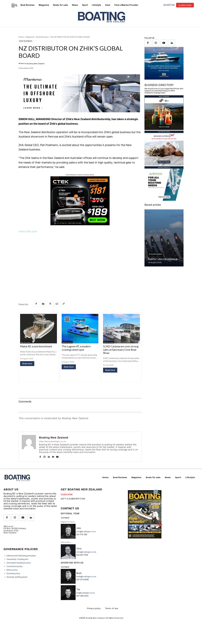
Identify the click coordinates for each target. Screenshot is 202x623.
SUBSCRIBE (67, 494)
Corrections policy (15, 566)
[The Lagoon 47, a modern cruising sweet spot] (80, 328)
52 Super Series (155, 254)
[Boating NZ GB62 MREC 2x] (164, 78)
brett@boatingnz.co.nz (86, 576)
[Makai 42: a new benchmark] (38, 328)
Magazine (30, 37)
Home (21, 37)
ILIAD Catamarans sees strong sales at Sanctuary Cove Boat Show (120, 349)
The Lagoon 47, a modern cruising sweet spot (76, 348)
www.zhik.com (27, 231)
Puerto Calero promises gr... (164, 259)
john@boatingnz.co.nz (86, 531)
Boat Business (42, 37)
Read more (27, 363)
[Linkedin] (43, 304)
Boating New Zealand (35, 64)
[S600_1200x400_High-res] (80, 93)
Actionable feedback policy (19, 563)
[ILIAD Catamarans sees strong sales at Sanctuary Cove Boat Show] (121, 328)
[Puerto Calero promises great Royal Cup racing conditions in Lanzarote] (164, 237)
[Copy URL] (63, 304)
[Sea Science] (164, 129)
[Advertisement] (80, 258)
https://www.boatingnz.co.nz (52, 441)
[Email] (57, 304)
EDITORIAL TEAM (70, 513)
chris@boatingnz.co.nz (86, 552)
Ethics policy (12, 570)
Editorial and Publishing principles (21, 556)
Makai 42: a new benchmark (36, 346)
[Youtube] (57, 456)
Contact (65, 517)
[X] (50, 304)
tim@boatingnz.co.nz (85, 593)
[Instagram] (44, 456)
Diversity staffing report (17, 577)
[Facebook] (36, 304)
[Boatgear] (164, 200)
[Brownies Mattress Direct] (164, 164)
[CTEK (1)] (80, 224)
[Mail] (53, 456)
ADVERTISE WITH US (72, 562)
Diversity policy (13, 573)
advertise (169, 5)
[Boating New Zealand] (29, 446)
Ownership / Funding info (17, 559)
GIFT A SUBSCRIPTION (73, 498)
